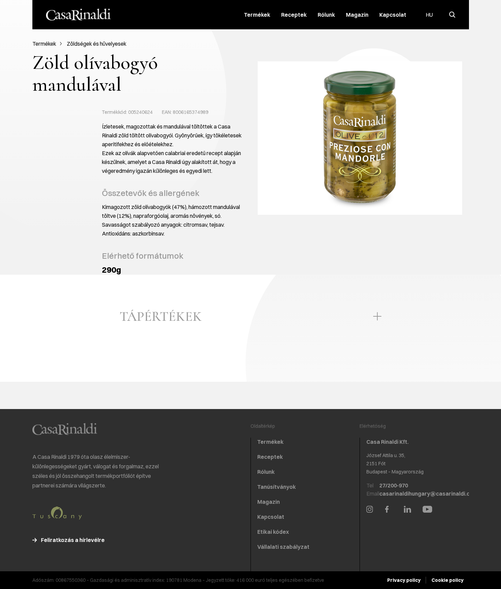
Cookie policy (447, 580)
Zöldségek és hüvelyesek (96, 43)
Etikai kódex (273, 531)
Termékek (257, 14)
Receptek (294, 14)
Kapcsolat (392, 14)
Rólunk (326, 14)
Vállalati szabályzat (283, 546)
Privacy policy (404, 580)
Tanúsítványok (276, 486)
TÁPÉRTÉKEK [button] (161, 316)
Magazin (357, 14)
